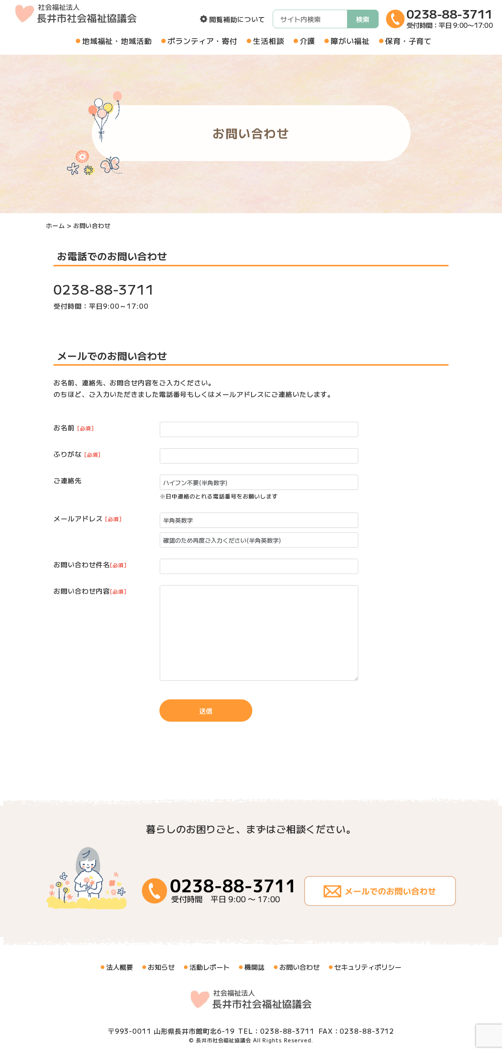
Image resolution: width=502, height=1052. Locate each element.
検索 (362, 19)
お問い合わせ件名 (90, 564)
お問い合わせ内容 (90, 591)
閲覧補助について (237, 19)
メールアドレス (88, 518)
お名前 (74, 427)
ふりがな (77, 454)
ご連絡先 (68, 480)
